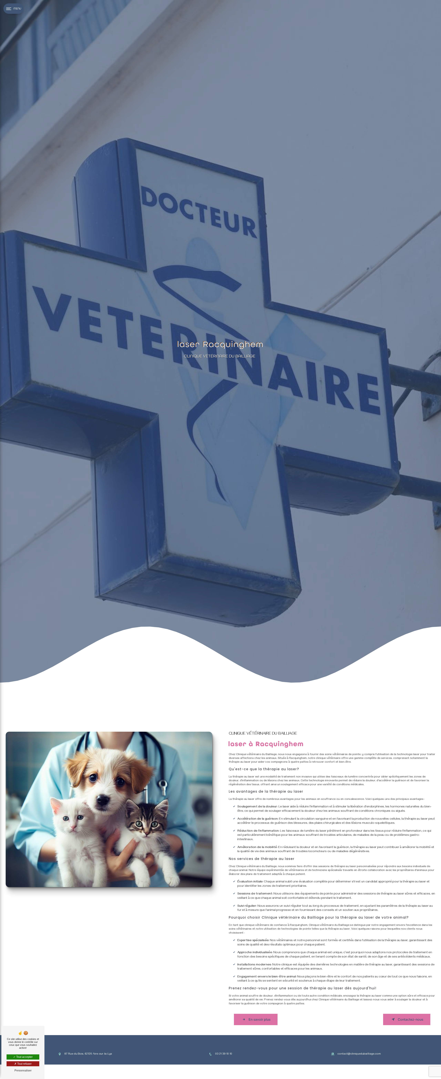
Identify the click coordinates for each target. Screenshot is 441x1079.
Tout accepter (24, 1056)
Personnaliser (23, 1070)
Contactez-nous (410, 1019)
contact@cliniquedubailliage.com (359, 1054)
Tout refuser (24, 1063)
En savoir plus (259, 1019)
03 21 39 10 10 (223, 1054)
